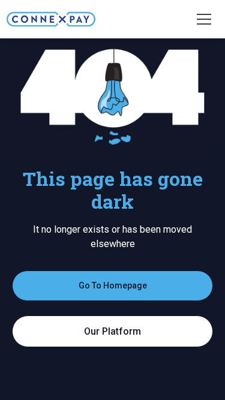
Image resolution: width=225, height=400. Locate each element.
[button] (204, 19)
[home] (51, 19)
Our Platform (112, 331)
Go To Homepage (113, 285)
